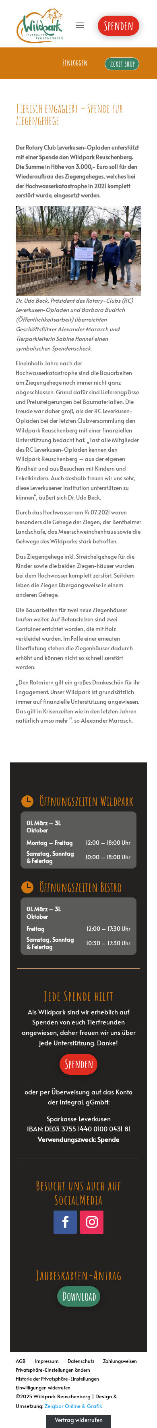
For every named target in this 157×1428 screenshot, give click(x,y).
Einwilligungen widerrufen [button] (43, 1386)
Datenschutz (81, 1360)
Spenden (79, 1064)
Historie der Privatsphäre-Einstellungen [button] (57, 1377)
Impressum (47, 1360)
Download (79, 1296)
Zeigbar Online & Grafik (73, 1406)
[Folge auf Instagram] (91, 1222)
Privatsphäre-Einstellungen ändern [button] (53, 1369)
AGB (21, 1360)
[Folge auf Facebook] (65, 1222)
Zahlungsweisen (120, 1360)
